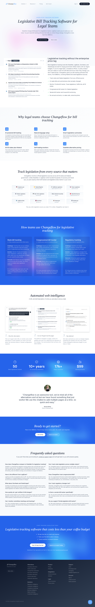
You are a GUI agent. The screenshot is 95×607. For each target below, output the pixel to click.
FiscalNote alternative (32, 574)
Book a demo (10, 571)
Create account (72, 579)
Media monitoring (31, 592)
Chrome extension (52, 574)
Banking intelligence (32, 590)
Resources (32, 3)
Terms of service (52, 581)
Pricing (41, 3)
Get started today (85, 3)
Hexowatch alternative (32, 572)
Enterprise (50, 568)
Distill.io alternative (31, 568)
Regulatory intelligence (32, 584)
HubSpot (50, 576)
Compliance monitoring (32, 588)
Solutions (23, 3)
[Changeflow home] (11, 4)
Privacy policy (51, 583)
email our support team (45, 457)
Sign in (75, 3)
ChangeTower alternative (33, 570)
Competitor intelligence (32, 586)
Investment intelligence (32, 594)
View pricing (40, 434)
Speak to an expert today (56, 545)
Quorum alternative (31, 576)
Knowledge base (72, 568)
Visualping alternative (32, 566)
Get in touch (48, 3)
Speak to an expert (53, 434)
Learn (70, 566)
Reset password (72, 581)
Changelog (71, 570)
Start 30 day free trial (37, 545)
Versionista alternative (32, 578)
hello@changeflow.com (62, 550)
